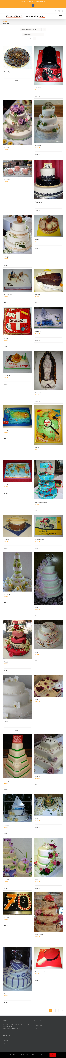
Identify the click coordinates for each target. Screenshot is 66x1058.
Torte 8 (6, 662)
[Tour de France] (48, 526)
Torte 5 (6, 721)
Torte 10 (6, 880)
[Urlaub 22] (48, 370)
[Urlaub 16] (17, 416)
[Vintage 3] (17, 168)
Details (18, 80)
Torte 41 (37, 699)
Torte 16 (6, 825)
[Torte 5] (17, 697)
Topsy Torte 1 (8, 994)
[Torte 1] (48, 857)
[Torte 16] (17, 808)
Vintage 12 (38, 202)
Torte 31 (37, 776)
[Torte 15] (48, 805)
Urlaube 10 (38, 294)
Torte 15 (37, 818)
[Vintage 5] (48, 121)
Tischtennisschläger (41, 972)
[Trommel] (17, 526)
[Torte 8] (17, 639)
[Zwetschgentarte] (17, 57)
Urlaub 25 (7, 375)
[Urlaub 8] (17, 321)
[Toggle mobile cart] (55, 11)
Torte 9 (37, 607)
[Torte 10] (17, 857)
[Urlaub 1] (17, 471)
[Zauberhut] (48, 65)
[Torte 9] (48, 578)
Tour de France (39, 539)
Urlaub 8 (6, 338)
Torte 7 (37, 652)
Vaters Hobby (8, 294)
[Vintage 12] (48, 179)
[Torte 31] (48, 754)
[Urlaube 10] (48, 280)
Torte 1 (37, 879)
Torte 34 (6, 781)
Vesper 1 (37, 239)
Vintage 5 (38, 145)
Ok (52, 1055)
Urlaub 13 (38, 447)
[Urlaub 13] (48, 425)
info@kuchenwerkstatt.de (39, 1)
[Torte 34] (17, 756)
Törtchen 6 (7, 917)
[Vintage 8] (17, 122)
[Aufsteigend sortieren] (44, 29)
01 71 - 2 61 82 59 (12, 1026)
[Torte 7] (48, 634)
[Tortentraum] (17, 572)
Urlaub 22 (38, 393)
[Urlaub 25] (17, 362)
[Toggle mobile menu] (62, 11)
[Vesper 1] (48, 226)
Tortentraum (7, 594)
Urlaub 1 (6, 485)
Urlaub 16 (7, 430)
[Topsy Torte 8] (48, 912)
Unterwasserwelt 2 (41, 502)
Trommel (6, 539)
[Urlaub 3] (48, 318)
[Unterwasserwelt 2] (48, 479)
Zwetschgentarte (9, 72)
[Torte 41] (48, 686)
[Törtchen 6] (17, 903)
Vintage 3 (7, 179)
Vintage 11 (7, 257)
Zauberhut (38, 88)
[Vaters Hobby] (17, 280)
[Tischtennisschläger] (48, 958)
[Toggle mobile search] (59, 11)
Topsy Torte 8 (39, 934)
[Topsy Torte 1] (17, 969)
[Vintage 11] (17, 234)
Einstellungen (44, 1055)
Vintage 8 (7, 147)
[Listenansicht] (34, 38)
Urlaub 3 (38, 331)
